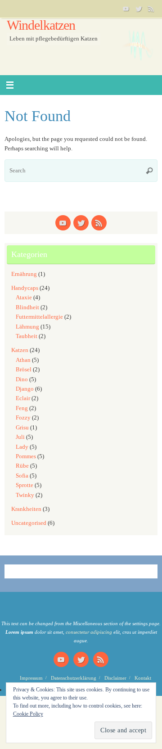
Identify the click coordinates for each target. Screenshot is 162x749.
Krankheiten (26, 509)
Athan (23, 360)
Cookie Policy (28, 714)
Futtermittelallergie (39, 317)
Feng (22, 408)
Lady (22, 447)
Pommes (26, 456)
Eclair (23, 398)
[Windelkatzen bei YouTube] (126, 8)
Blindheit (27, 307)
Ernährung (24, 274)
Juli (20, 437)
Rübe (22, 466)
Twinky (25, 495)
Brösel (24, 369)
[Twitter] (138, 8)
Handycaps (24, 288)
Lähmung (27, 327)
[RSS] (151, 8)
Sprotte (24, 485)
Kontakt (143, 678)
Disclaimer (115, 678)
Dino (22, 379)
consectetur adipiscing (89, 632)
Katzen (19, 350)
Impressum (31, 678)
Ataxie (24, 297)
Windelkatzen (41, 25)
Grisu (22, 427)
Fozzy (23, 418)
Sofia (22, 476)
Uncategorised (28, 523)
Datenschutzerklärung (73, 678)
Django (25, 389)
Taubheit (26, 336)
